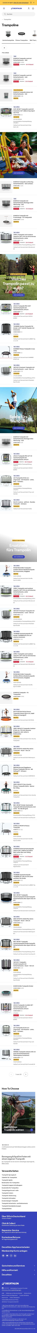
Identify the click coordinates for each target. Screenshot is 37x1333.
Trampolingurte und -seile (10, 1190)
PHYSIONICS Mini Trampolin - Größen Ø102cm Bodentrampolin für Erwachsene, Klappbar (24, 675)
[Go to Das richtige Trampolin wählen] (31, 1129)
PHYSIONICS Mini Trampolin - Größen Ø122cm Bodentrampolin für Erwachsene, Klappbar (24, 569)
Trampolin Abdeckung (9, 1195)
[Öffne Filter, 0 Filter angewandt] (4, 48)
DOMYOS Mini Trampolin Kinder (23, 986)
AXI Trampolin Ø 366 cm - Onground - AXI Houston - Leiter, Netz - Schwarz (23, 479)
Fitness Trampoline (21, 40)
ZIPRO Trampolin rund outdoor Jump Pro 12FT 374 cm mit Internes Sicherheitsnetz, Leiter (24, 590)
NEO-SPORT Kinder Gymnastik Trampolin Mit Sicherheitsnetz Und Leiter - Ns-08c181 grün (24, 806)
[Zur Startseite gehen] (16, 8)
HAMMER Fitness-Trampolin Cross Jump (24, 349)
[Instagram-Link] (11, 1255)
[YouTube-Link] (7, 1255)
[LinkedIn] (15, 1255)
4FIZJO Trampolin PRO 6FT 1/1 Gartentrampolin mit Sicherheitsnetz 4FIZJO (22, 457)
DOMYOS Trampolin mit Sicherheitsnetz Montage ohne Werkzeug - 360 (23, 202)
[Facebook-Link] (3, 1255)
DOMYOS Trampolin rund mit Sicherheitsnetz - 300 (22, 59)
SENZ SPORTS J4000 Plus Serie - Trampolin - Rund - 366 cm (23, 749)
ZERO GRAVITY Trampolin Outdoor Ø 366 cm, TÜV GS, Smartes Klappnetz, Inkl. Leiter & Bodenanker (24, 731)
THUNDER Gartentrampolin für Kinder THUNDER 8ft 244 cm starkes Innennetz (23, 635)
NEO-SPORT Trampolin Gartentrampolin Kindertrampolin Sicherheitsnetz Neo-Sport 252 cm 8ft (24, 944)
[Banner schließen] (33, 2)
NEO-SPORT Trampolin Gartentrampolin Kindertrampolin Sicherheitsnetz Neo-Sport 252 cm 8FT (24, 897)
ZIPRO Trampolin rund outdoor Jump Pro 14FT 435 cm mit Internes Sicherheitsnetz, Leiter (24, 655)
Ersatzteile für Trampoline (10, 1188)
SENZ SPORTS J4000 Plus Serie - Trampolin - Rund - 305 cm (23, 919)
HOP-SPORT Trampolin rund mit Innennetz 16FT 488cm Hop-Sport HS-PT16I (24, 110)
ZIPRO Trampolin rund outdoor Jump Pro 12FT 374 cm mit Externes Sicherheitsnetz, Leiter (24, 236)
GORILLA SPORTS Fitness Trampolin (21, 826)
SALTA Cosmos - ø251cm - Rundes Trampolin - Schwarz (24, 503)
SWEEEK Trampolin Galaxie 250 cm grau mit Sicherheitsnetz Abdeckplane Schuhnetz (24, 1053)
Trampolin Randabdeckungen (11, 1206)
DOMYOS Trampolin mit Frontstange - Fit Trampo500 (22, 216)
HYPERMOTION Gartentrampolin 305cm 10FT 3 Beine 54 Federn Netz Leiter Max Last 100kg (23, 850)
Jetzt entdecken (18, 173)
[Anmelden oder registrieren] (29, 8)
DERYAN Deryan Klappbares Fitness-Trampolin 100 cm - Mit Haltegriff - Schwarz (23, 769)
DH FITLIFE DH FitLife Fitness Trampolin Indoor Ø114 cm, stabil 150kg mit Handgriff (23, 713)
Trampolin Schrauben (9, 1198)
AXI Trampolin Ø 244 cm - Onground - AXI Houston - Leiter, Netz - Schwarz (23, 1029)
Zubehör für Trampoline (9, 1177)
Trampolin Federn (7, 1193)
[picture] (6, 61)
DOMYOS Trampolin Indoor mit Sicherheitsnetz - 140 (23, 93)
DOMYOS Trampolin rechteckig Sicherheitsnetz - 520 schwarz (23, 182)
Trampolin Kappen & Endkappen (12, 1185)
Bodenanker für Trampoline (10, 1182)
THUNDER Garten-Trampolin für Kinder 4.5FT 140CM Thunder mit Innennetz (24, 328)
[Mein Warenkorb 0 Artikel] (33, 8)
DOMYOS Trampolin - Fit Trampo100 (21, 693)
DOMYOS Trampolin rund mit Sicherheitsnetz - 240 (22, 76)
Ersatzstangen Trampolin (10, 1201)
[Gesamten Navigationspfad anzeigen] (2, 19)
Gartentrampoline (8, 40)
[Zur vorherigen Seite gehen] (11, 1074)
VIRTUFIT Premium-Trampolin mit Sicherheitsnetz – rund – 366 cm (24, 368)
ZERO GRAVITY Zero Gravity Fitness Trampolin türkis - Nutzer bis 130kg (24, 786)
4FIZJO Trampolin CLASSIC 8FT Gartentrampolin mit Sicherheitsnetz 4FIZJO (23, 1006)
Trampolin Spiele (7, 1180)
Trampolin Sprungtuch (9, 1175)
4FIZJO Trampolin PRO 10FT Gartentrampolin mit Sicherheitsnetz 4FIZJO (22, 307)
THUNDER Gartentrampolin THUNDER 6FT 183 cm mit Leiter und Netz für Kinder (23, 876)
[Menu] (4, 8)
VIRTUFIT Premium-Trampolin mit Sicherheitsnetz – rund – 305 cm (24, 611)
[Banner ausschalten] (30, 2)
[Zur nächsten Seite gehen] (26, 1074)
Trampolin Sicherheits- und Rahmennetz (15, 1203)
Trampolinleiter (7, 1208)
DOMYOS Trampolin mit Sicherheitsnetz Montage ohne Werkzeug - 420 (23, 438)
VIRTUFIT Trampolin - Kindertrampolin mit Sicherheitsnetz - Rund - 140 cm (23, 964)
